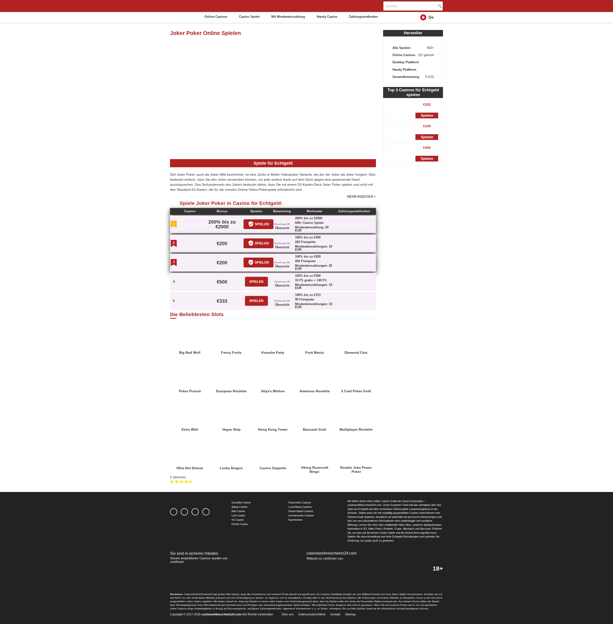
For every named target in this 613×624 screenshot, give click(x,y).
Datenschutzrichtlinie (312, 614)
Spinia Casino (239, 506)
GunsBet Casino (241, 502)
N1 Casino (238, 519)
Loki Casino (238, 515)
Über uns (288, 614)
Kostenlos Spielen (189, 331)
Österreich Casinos (299, 502)
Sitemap (350, 614)
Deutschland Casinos (300, 511)
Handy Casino (327, 16)
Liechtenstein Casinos (301, 515)
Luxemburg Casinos (300, 506)
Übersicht (282, 228)
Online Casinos (215, 16)
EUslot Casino (240, 524)
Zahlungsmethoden (363, 16)
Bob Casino (238, 511)
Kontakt (335, 614)
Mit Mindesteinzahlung (288, 16)
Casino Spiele (249, 16)
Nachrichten (295, 519)
